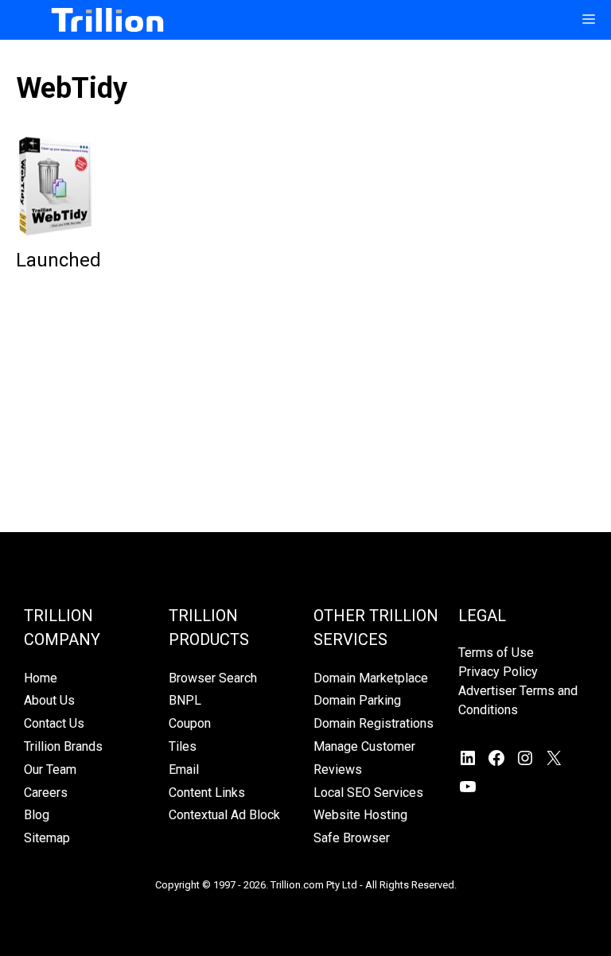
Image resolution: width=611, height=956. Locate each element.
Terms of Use (496, 652)
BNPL (185, 700)
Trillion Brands (63, 746)
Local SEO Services (368, 792)
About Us (49, 700)
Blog (36, 814)
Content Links (207, 792)
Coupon (190, 723)
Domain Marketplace (370, 678)
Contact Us (54, 723)
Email (184, 769)
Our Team (50, 769)
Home (40, 678)
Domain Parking (357, 700)
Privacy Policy (498, 671)
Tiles (183, 746)
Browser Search (213, 678)
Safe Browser (351, 837)
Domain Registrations (373, 723)
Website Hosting (360, 814)
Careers (46, 792)
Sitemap (47, 837)
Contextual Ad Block (224, 814)
